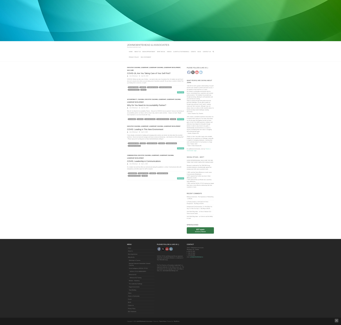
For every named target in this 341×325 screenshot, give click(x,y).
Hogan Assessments (134, 287)
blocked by (202, 231)
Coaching (141, 99)
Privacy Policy (134, 57)
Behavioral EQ (132, 274)
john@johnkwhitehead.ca (196, 257)
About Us (137, 51)
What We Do (161, 51)
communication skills (133, 143)
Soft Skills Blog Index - (193, 211)
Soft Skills (173, 119)
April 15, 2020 (144, 107)
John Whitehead (133, 76)
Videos (169, 51)
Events (193, 51)
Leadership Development (172, 67)
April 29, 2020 (144, 76)
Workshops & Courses (134, 260)
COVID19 (143, 143)
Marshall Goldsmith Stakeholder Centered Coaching (139, 264)
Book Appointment (148, 51)
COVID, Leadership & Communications (144, 161)
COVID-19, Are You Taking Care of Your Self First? (148, 73)
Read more (180, 92)
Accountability (132, 99)
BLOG (199, 51)
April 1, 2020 (144, 164)
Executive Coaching (133, 67)
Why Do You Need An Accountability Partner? (146, 105)
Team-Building (132, 290)
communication (132, 155)
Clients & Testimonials (181, 51)
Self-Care (130, 70)
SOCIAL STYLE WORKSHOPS (138, 271)
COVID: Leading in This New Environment (145, 129)
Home (131, 51)
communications (132, 173)
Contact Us (207, 51)
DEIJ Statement (146, 57)
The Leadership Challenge (135, 283)
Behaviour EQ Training (135, 277)
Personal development (134, 89)
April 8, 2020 (144, 132)
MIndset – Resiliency (134, 280)
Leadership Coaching (156, 67)
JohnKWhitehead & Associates (148, 45)
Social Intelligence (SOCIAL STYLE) (138, 268)
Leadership (144, 67)
